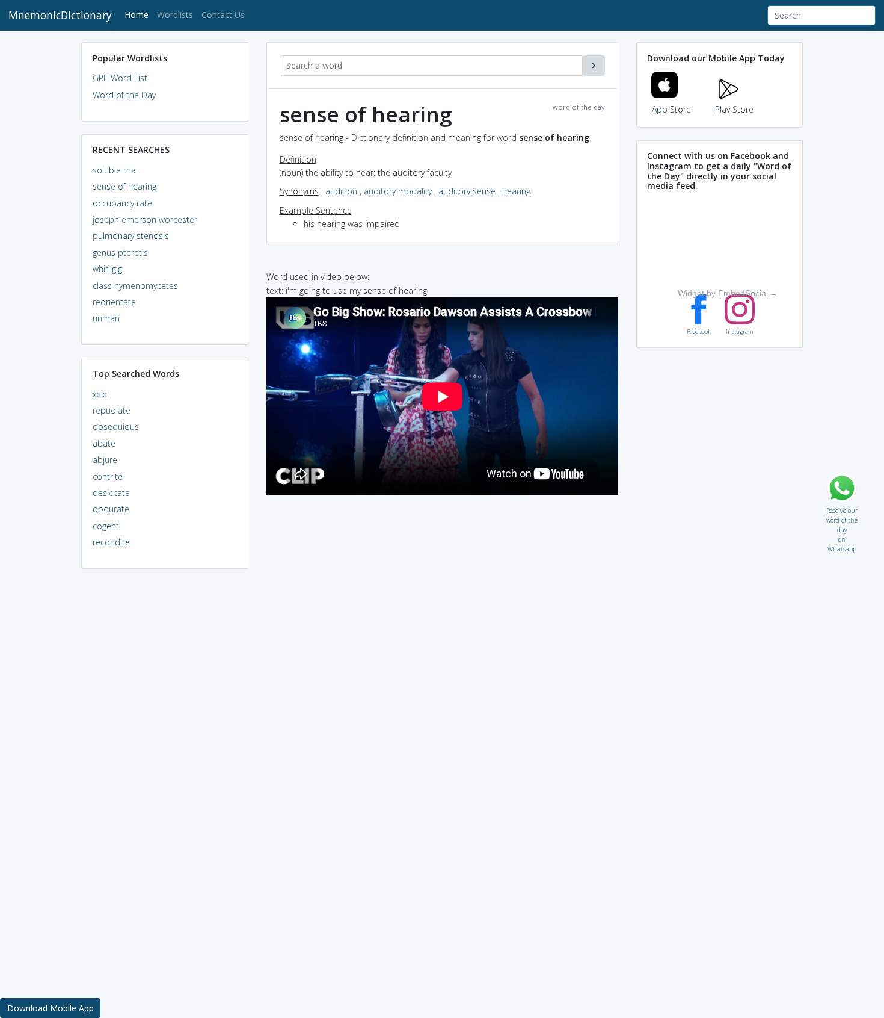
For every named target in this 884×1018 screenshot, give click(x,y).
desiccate (111, 492)
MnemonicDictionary (60, 15)
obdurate (111, 509)
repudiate (111, 410)
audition (341, 191)
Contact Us (223, 14)
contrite (108, 476)
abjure (105, 459)
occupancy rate (122, 203)
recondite (111, 542)
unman (106, 318)
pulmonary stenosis (131, 235)
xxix (100, 394)
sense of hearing (124, 186)
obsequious (116, 426)
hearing (516, 191)
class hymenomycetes (135, 285)
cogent (106, 526)
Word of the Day (124, 95)
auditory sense (467, 191)
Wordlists (175, 14)
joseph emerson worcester (145, 219)
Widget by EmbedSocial (723, 293)
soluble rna (114, 170)
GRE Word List (120, 78)
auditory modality (398, 191)
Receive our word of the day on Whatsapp (842, 507)
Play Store (734, 109)
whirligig (107, 269)
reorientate (114, 302)
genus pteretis (120, 252)
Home (138, 14)
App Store (671, 109)
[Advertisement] (164, 762)
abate (104, 443)
